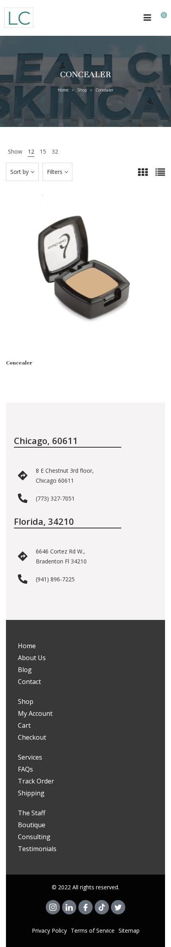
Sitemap (129, 930)
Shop (82, 90)
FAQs (25, 769)
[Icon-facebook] (85, 907)
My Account (35, 713)
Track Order (36, 781)
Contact (29, 681)
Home (63, 90)
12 (31, 151)
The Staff (31, 813)
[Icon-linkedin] (69, 907)
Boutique (31, 824)
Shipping (31, 793)
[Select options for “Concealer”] (85, 278)
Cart (24, 725)
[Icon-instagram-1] (53, 907)
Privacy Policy (49, 930)
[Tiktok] (102, 907)
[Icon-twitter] (118, 907)
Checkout (32, 737)
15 (43, 151)
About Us (32, 657)
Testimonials (37, 848)
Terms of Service (93, 930)
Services (30, 757)
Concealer (19, 363)
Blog (25, 669)
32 (55, 151)
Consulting (34, 836)
